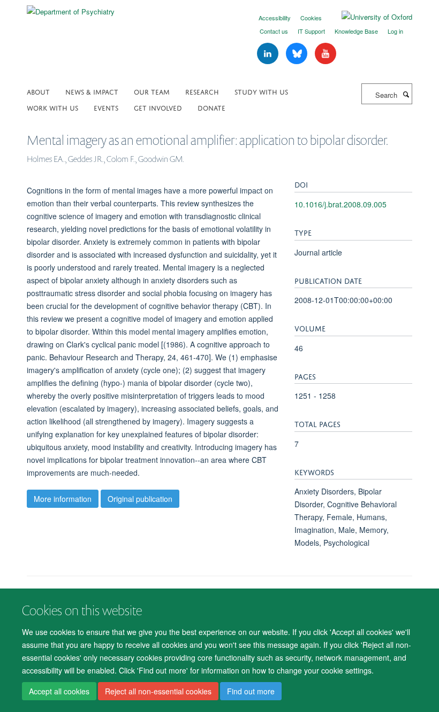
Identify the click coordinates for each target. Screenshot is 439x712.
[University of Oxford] (369, 17)
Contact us (274, 31)
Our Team (152, 91)
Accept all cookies (59, 691)
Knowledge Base (356, 31)
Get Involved (158, 107)
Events (106, 107)
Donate (211, 107)
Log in (395, 31)
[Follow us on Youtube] (325, 54)
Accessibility (275, 17)
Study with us (261, 91)
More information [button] (63, 498)
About (38, 91)
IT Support (311, 31)
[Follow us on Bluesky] (297, 54)
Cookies (311, 17)
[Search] (406, 94)
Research (202, 91)
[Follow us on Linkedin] (269, 54)
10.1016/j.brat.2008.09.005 (340, 204)
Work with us (52, 107)
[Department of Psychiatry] (71, 8)
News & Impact (91, 91)
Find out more (251, 691)
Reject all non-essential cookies (158, 691)
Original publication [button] (140, 498)
